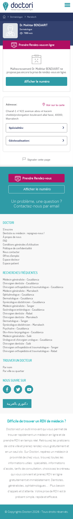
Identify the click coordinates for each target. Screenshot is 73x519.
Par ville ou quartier (13, 371)
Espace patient (11, 263)
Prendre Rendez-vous (36, 178)
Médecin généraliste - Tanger (18, 306)
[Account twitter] (18, 389)
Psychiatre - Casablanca (16, 328)
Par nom (7, 367)
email (54, 206)
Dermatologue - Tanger (15, 321)
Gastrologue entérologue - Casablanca (23, 309)
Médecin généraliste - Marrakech (20, 291)
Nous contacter (11, 252)
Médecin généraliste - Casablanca (21, 279)
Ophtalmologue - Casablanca (18, 294)
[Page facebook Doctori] (7, 389)
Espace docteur (11, 259)
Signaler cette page (38, 159)
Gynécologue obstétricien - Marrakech (23, 324)
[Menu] (67, 5)
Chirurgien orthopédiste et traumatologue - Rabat (30, 351)
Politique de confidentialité (17, 248)
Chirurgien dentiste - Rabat (18, 313)
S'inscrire (8, 229)
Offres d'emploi (11, 256)
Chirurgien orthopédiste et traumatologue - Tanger (30, 347)
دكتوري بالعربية (17, 403)
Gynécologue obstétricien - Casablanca (24, 302)
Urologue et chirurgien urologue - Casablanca (27, 339)
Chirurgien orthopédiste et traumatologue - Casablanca (33, 287)
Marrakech (31, 16)
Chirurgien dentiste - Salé (17, 343)
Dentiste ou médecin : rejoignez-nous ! (23, 233)
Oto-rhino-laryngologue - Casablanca (23, 332)
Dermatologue (16, 16)
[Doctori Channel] (29, 389)
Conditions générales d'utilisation (21, 244)
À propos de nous (12, 237)
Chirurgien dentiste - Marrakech (20, 317)
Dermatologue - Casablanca (18, 298)
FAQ (5, 240)
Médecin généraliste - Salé (17, 336)
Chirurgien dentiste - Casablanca (21, 283)
